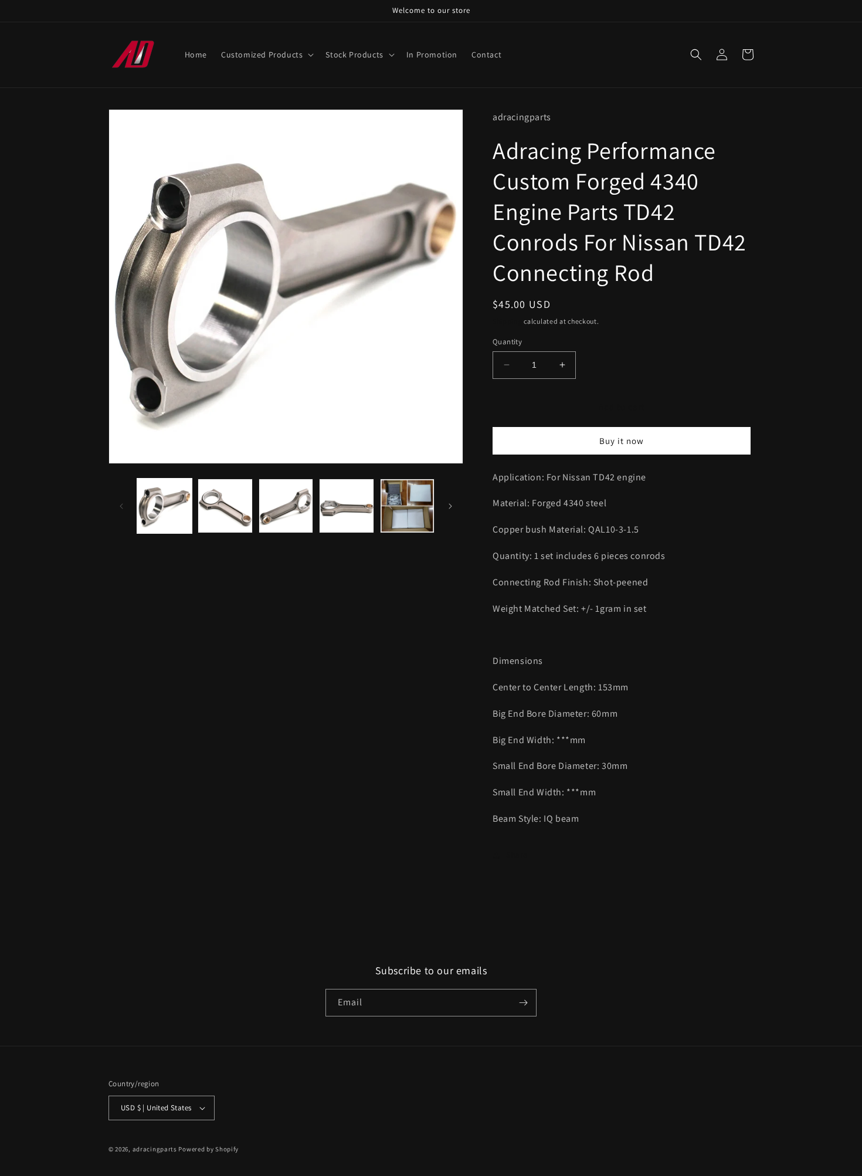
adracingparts (155, 1149)
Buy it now (621, 440)
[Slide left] (121, 506)
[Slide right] (450, 506)
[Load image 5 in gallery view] (407, 506)
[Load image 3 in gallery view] (286, 506)
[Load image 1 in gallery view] (164, 506)
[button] (266, 54)
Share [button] (517, 854)
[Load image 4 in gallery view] (346, 506)
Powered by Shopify (208, 1149)
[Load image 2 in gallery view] (225, 506)
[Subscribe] (523, 1002)
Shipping (507, 321)
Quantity (507, 342)
